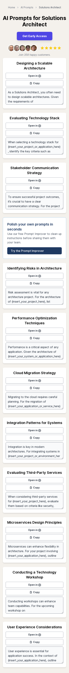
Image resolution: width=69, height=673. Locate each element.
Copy (36, 83)
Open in (33, 75)
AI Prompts (27, 7)
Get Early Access (34, 36)
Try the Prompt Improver (27, 251)
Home (11, 7)
